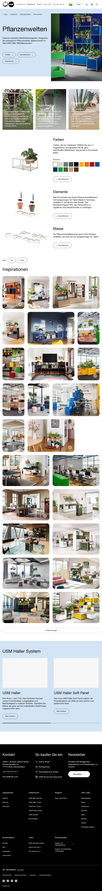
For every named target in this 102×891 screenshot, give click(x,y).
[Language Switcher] (91, 4)
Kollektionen (31, 4)
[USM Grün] (60, 169)
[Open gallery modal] (13, 292)
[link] (11, 798)
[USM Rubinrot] (92, 164)
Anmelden (77, 774)
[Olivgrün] (66, 169)
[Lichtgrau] (60, 164)
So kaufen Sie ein (58, 4)
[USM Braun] (76, 169)
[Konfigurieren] (70, 376)
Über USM (47, 4)
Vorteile (7, 54)
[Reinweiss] (55, 164)
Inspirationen (21, 4)
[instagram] (3, 881)
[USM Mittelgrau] (66, 164)
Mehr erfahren (10, 716)
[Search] (96, 4)
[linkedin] (16, 881)
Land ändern (20, 870)
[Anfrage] (20, 304)
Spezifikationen (25, 54)
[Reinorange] (87, 164)
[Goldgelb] (81, 164)
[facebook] (8, 881)
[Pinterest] (12, 881)
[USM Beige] (71, 169)
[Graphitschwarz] (76, 164)
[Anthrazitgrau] (71, 164)
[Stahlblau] (55, 169)
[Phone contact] (86, 4)
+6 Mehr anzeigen (51, 630)
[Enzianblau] (97, 164)
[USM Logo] (8, 4)
